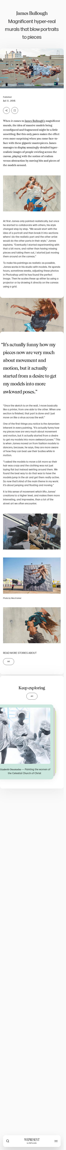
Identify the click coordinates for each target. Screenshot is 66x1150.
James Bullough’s (35, 120)
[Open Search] (7, 1141)
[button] (32, 68)
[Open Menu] (56, 1141)
